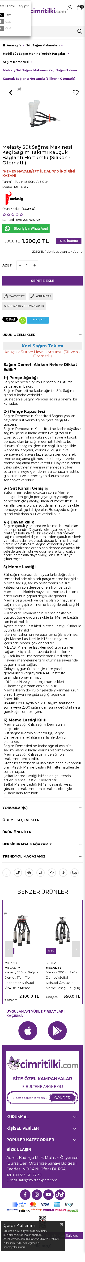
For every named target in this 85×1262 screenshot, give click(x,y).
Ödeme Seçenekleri (21, 820)
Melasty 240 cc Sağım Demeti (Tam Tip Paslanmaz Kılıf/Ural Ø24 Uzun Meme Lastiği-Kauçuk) (21, 980)
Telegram (38, 319)
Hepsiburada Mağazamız (27, 844)
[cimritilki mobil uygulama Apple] (27, 1030)
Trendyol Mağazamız (24, 856)
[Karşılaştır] (40, 872)
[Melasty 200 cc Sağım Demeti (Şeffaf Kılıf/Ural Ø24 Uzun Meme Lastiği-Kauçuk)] (63, 930)
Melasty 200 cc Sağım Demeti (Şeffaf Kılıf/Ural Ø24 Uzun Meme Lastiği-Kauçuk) (63, 980)
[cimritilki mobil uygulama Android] (57, 1030)
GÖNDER (62, 1098)
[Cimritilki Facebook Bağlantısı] (25, 1194)
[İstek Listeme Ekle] (29, 872)
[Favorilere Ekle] (75, 93)
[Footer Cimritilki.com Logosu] (42, 1063)
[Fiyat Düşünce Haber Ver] (63, 872)
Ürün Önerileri (17, 832)
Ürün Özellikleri (19, 335)
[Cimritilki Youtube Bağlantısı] (48, 1194)
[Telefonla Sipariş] (18, 872)
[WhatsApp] (22, 320)
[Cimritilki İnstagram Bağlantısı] (37, 1194)
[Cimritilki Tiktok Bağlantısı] (60, 1194)
